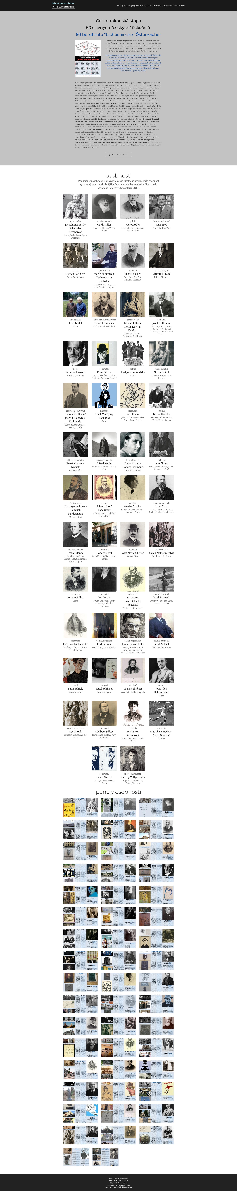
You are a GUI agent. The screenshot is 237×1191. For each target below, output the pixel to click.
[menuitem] (121, 5)
